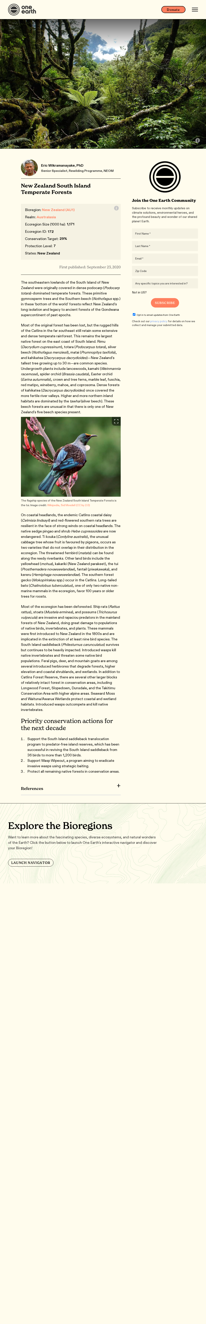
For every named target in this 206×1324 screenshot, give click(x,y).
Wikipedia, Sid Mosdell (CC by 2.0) (68, 505)
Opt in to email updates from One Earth (158, 314)
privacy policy (158, 321)
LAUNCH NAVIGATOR (30, 863)
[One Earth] (23, 10)
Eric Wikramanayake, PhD (62, 165)
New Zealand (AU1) (58, 210)
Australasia (46, 217)
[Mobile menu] (195, 10)
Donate (173, 10)
